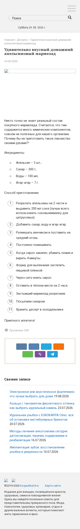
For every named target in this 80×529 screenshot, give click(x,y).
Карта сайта (53, 485)
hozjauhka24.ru (29, 485)
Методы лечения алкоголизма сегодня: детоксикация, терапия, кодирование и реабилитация (39, 435)
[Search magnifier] (69, 17)
